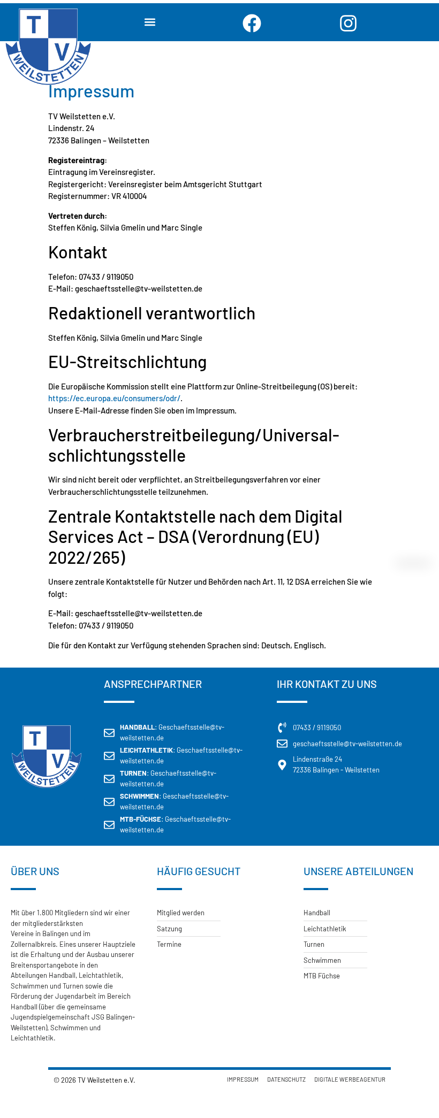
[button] (150, 22)
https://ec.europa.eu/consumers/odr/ (114, 398)
